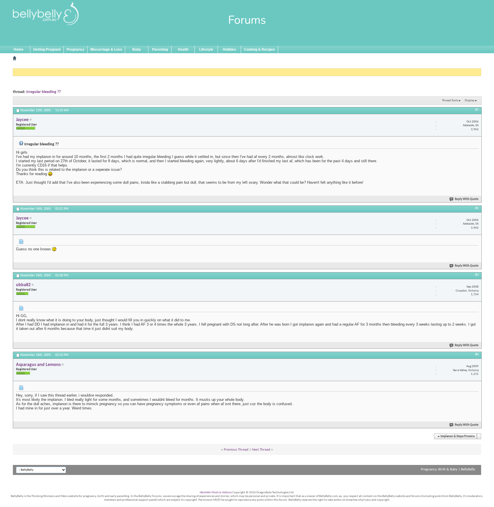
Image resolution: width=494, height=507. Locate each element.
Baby (136, 49)
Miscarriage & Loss (106, 49)
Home (18, 49)
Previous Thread (236, 449)
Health (183, 49)
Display (469, 100)
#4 (477, 354)
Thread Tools (450, 100)
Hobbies (229, 49)
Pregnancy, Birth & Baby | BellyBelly (448, 469)
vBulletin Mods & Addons (216, 492)
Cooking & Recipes (259, 49)
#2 (477, 208)
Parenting (160, 49)
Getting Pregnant (47, 49)
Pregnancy (75, 49)
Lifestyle (206, 49)
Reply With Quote (467, 199)
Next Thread (261, 449)
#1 (477, 110)
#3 (477, 275)
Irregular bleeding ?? (43, 92)
